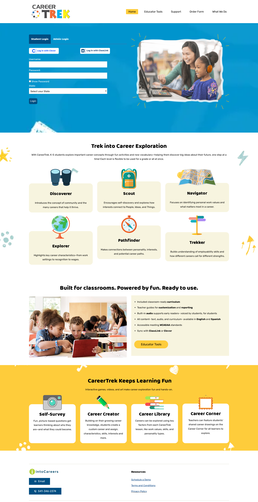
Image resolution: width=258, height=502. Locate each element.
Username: (35, 59)
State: (32, 85)
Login (33, 101)
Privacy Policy (139, 491)
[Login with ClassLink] (95, 49)
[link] (44, 470)
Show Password (40, 81)
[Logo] (50, 11)
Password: (34, 70)
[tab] (40, 39)
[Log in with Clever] (44, 49)
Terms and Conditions (143, 485)
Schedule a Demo (141, 479)
